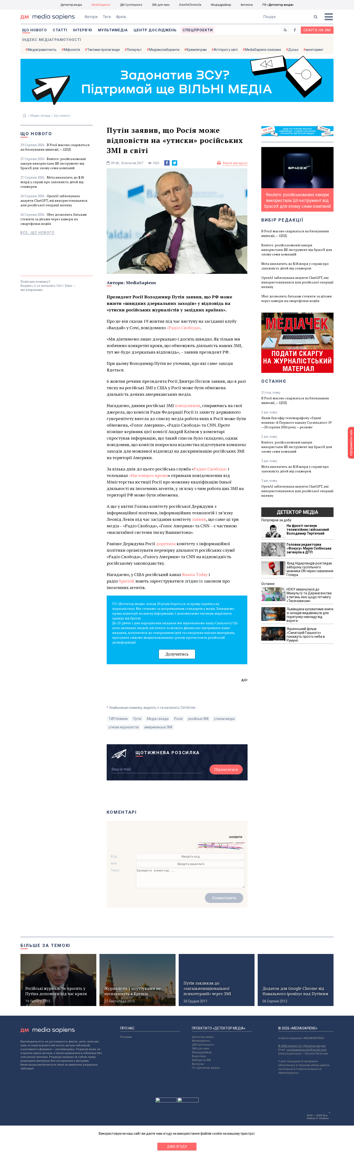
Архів (121, 16)
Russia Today (195, 574)
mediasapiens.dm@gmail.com (307, 1049)
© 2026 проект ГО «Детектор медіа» (302, 1045)
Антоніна (247, 5)
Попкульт (134, 50)
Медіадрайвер (221, 5)
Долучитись (177, 654)
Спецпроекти (198, 30)
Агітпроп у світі (226, 50)
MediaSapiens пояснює (263, 50)
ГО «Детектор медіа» (278, 5)
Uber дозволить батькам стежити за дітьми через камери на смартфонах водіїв (53, 219)
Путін (137, 719)
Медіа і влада (40, 115)
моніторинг (314, 50)
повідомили (187, 405)
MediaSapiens (101, 5)
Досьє (293, 50)
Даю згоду (177, 1146)
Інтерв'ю (82, 30)
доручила (166, 543)
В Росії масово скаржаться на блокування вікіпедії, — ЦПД (55, 147)
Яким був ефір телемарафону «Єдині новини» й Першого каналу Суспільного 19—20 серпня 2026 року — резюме (296, 422)
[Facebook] (167, 163)
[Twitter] (174, 163)
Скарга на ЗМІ (317, 30)
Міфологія (72, 50)
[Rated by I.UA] (166, 1101)
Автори (91, 16)
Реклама (126, 1037)
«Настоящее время (148, 475)
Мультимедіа (113, 30)
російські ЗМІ (198, 719)
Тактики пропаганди (103, 50)
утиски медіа (224, 719)
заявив (199, 519)
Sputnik (126, 581)
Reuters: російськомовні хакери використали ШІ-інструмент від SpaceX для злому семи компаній (53, 163)
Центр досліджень (155, 30)
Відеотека (198, 1056)
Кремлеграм (197, 50)
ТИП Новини (118, 719)
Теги (107, 16)
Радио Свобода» (210, 469)
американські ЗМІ (158, 727)
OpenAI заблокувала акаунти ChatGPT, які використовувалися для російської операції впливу (53, 200)
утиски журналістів (124, 727)
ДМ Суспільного (131, 5)
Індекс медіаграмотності (51, 40)
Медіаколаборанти (164, 50)
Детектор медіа (71, 5)
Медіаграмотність (42, 50)
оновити (235, 837)
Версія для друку (235, 163)
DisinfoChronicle (190, 5)
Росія (178, 719)
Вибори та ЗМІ (201, 1060)
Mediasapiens (201, 1040)
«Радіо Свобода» (184, 327)
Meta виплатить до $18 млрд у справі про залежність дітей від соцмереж (52, 182)
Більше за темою (45, 945)
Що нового (34, 30)
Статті (60, 30)
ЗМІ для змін (161, 5)
